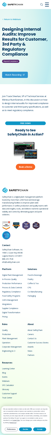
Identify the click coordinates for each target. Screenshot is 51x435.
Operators (6, 342)
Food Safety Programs (11, 296)
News (30, 351)
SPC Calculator (8, 385)
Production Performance (12, 283)
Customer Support (9, 393)
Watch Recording (13, 74)
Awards (31, 347)
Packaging (32, 296)
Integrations (7, 304)
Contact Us (32, 338)
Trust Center (7, 397)
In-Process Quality (9, 279)
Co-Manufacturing (35, 291)
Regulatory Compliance (11, 291)
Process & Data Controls (12, 287)
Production (6, 334)
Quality (5, 330)
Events (4, 377)
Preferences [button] (13, 422)
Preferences (11, 429)
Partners (31, 355)
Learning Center (8, 368)
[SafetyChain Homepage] (12, 4)
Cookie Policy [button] (16, 420)
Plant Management (10, 338)
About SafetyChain (35, 330)
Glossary (5, 389)
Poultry (30, 279)
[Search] (41, 4)
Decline (25, 429)
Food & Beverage (35, 275)
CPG (29, 287)
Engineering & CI (8, 351)
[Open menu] (47, 4)
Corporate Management (12, 347)
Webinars (6, 381)
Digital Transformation (11, 312)
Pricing (4, 316)
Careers (31, 334)
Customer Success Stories (38, 342)
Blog (4, 372)
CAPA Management (10, 300)
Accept (39, 429)
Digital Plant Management (12, 275)
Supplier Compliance (10, 308)
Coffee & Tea (33, 283)
